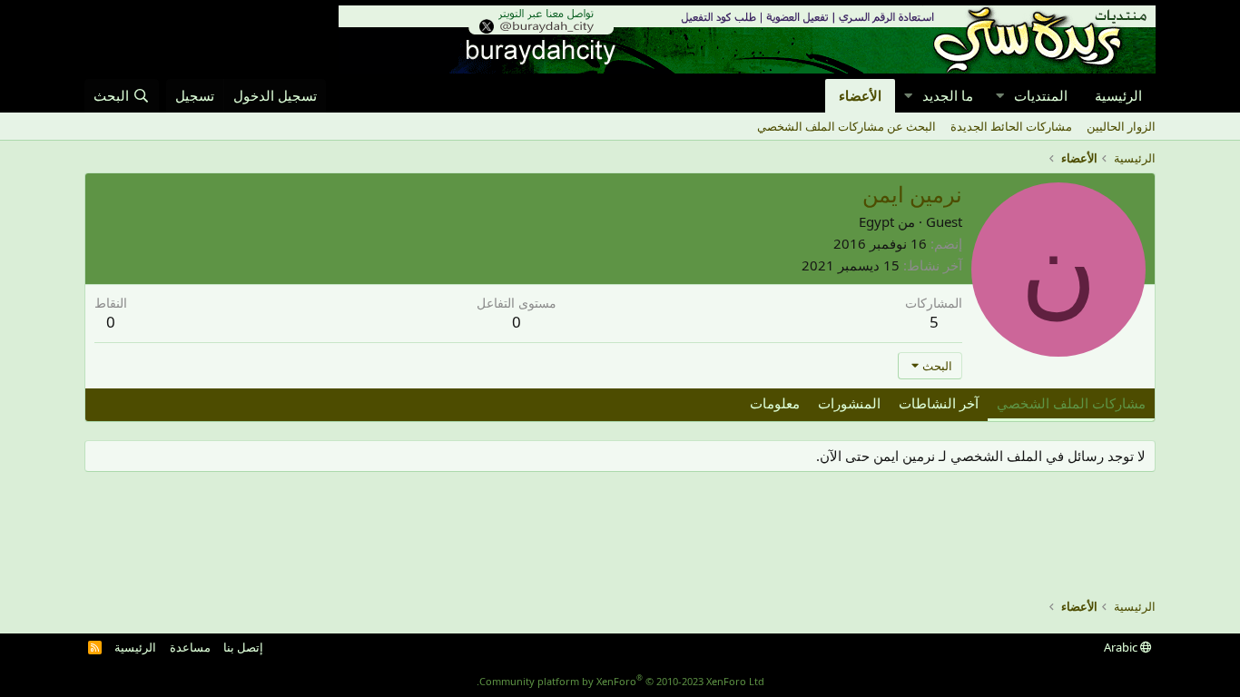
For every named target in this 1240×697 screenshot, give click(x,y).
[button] (999, 96)
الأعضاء (860, 95)
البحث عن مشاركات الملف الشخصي (846, 126)
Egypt (876, 221)
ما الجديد (947, 95)
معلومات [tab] (775, 403)
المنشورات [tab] (849, 403)
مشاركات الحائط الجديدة (1011, 126)
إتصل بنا (243, 647)
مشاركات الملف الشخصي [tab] (1071, 403)
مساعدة (190, 647)
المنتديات (1041, 95)
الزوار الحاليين (1121, 126)
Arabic (1122, 647)
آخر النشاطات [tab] (939, 403)
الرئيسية (1118, 95)
